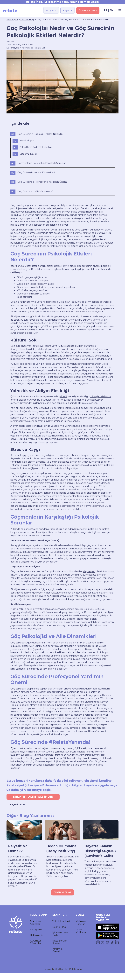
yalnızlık (63, 396)
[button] (119, 10)
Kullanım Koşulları (81, 922)
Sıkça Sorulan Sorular (59, 942)
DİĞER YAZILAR (62, 892)
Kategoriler (36, 929)
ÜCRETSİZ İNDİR (88, 10)
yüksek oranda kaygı (62, 592)
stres (13, 305)
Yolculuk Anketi (61, 921)
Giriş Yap (51, 10)
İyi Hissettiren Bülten (60, 933)
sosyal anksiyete (33, 509)
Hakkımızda (36, 935)
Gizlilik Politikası (81, 930)
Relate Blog (27, 19)
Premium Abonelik (35, 922)
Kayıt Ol (67, 10)
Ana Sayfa (12, 19)
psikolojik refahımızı (100, 396)
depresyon (89, 571)
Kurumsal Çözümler (35, 942)
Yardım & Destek (57, 950)
